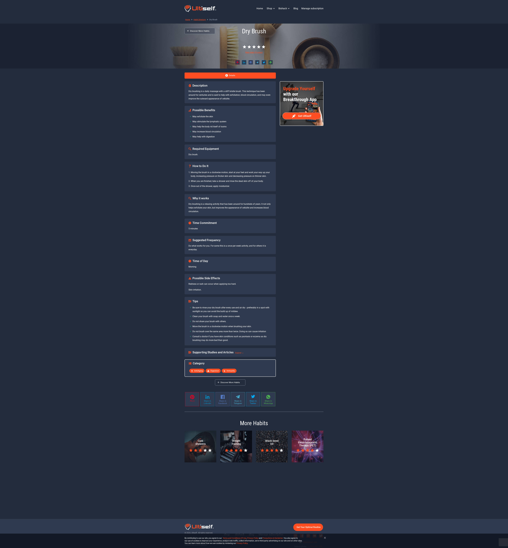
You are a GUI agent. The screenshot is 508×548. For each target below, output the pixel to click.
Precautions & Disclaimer (272, 538)
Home (260, 8)
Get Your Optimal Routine (309, 527)
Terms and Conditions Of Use (234, 538)
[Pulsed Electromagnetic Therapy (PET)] (307, 462)
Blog (295, 8)
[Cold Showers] (200, 462)
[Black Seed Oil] (272, 462)
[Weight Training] (236, 462)
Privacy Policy (252, 538)
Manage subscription (312, 8)
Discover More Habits (199, 31)
